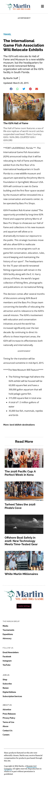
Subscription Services (12, 696)
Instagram (7, 661)
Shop (5, 680)
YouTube (6, 665)
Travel (7, 34)
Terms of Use (8, 722)
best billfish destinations (22, 424)
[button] (11, 88)
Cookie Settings (24, 606)
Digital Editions (9, 692)
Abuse (5, 726)
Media (5, 626)
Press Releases (9, 714)
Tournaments (8, 630)
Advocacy (7, 638)
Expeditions (8, 634)
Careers (6, 735)
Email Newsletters (11, 652)
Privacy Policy (9, 718)
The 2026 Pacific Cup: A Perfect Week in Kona (20, 473)
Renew (6, 688)
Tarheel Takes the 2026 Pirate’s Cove (20, 506)
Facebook (7, 656)
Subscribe (7, 684)
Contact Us (7, 731)
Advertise (7, 709)
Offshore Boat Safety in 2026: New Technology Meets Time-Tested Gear (21, 541)
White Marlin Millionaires (21, 574)
